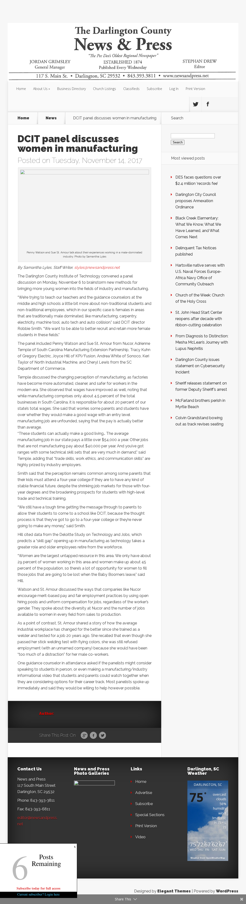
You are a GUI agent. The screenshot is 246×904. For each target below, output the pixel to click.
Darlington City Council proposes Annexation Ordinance (195, 200)
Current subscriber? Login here (38, 894)
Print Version (195, 88)
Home (21, 88)
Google (84, 735)
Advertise (143, 792)
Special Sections (150, 815)
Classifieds (131, 88)
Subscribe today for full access (38, 888)
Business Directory (71, 88)
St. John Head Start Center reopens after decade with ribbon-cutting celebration (198, 318)
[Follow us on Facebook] (208, 104)
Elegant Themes (174, 891)
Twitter (102, 735)
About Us (40, 88)
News (51, 118)
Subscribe (154, 88)
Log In (173, 88)
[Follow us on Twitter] (195, 104)
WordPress (227, 891)
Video (140, 837)
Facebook (93, 735)
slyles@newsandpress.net (97, 267)
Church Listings (104, 88)
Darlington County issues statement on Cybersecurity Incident (200, 365)
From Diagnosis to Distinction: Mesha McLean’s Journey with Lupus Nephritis (201, 342)
